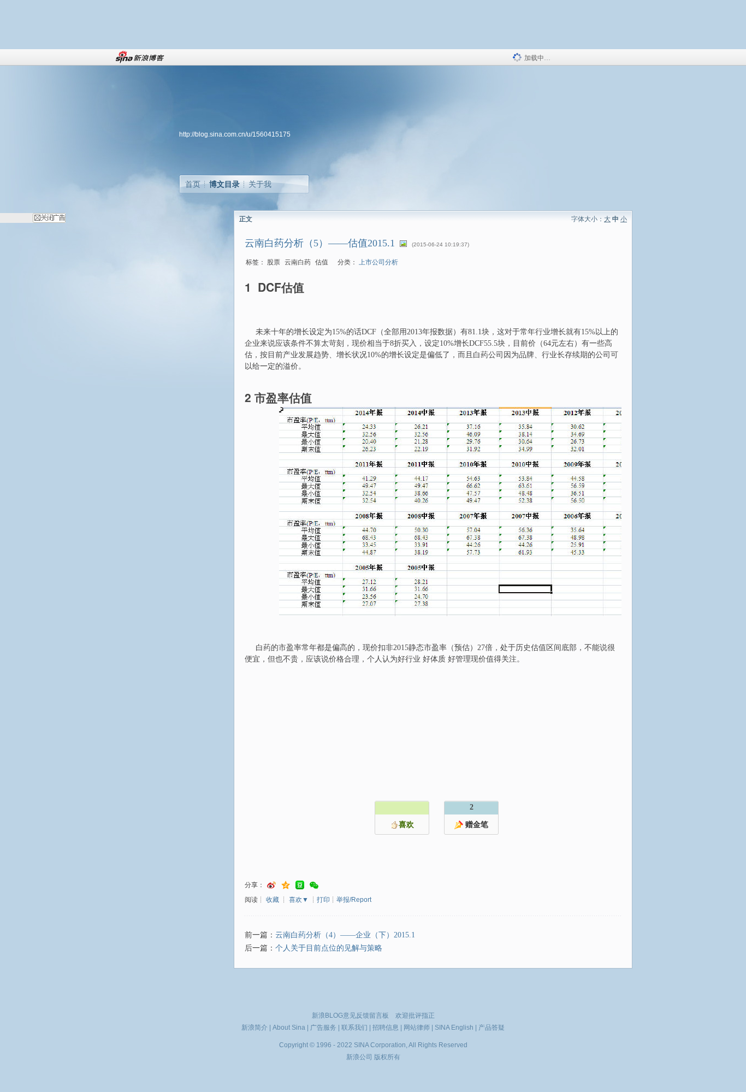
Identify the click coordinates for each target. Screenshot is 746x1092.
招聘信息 (385, 1027)
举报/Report (353, 900)
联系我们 (354, 1027)
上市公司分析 (378, 262)
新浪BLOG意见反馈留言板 (350, 1015)
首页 (192, 184)
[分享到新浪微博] (271, 885)
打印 (323, 900)
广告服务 (323, 1027)
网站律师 (417, 1027)
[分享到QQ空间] (285, 885)
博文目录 (224, 184)
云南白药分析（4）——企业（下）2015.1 (345, 935)
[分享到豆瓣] (299, 885)
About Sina (289, 1027)
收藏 (272, 900)
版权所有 (387, 1057)
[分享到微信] (314, 885)
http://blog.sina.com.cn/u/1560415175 (235, 134)
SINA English (454, 1027)
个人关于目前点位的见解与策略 (328, 948)
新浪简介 (254, 1027)
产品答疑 (491, 1027)
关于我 (259, 184)
